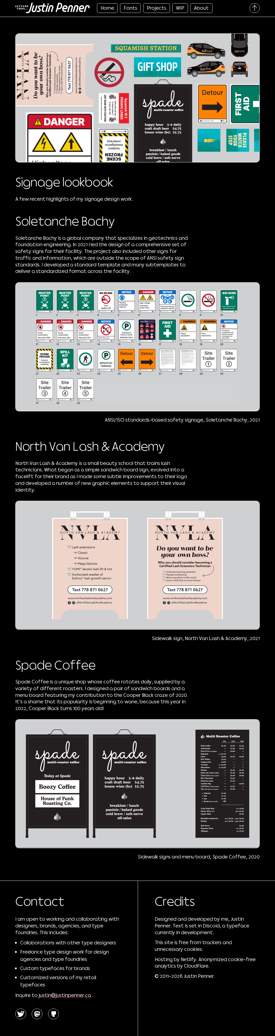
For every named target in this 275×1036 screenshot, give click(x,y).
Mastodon (37, 1014)
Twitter (21, 1014)
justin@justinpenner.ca (65, 995)
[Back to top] (254, 8)
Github (53, 1014)
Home (107, 8)
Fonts (130, 8)
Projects (156, 8)
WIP (180, 8)
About (201, 8)
